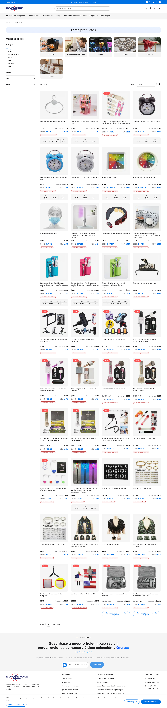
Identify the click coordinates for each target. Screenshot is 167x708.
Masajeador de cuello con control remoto (116, 234)
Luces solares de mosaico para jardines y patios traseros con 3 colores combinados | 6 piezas (84, 490)
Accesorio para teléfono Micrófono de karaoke (84, 390)
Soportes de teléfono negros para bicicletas (82, 340)
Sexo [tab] (8, 78)
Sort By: (131, 84)
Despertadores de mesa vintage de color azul (54, 178)
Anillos (125, 55)
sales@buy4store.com (153, 682)
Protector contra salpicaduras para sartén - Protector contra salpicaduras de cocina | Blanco (147, 235)
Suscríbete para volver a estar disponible (116, 614)
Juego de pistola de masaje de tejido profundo (114, 595)
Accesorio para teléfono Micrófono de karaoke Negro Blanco (145, 340)
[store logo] (14, 8)
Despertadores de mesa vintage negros (146, 121)
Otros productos (11, 49)
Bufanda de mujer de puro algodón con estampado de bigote (84, 545)
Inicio (8, 22)
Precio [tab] (8, 72)
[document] (83, 701)
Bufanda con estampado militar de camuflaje (144, 545)
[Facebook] (147, 3)
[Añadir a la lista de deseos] (155, 8)
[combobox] (83, 8)
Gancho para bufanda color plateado (52, 121)
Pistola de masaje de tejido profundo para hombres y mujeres (145, 595)
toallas (51, 76)
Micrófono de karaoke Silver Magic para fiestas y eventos (84, 439)
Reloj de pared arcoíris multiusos (144, 177)
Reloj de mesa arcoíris (109, 177)
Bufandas (149, 55)
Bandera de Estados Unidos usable (83, 594)
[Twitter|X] (153, 3)
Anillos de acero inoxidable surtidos (114, 488)
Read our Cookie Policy (16, 704)
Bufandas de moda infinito (111, 544)
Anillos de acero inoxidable (142, 488)
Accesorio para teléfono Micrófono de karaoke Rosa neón (53, 390)
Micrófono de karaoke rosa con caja (114, 389)
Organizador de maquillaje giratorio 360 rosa (84, 122)
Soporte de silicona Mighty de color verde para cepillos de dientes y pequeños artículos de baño (114, 285)
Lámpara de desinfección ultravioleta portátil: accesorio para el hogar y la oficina (83, 235)
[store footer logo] (17, 681)
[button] (145, 8)
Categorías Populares (105, 674)
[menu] (83, 16)
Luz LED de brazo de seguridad (144, 438)
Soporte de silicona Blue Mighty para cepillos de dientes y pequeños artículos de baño (54, 285)
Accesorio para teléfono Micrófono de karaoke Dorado (145, 390)
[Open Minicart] (160, 8)
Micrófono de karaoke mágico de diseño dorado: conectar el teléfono (54, 439)
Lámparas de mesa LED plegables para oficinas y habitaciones (53, 489)
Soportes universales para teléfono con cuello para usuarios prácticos (115, 439)
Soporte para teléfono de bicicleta (113, 339)
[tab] (20, 49)
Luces (100, 55)
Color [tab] (8, 84)
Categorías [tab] (10, 45)
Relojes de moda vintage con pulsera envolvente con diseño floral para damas (116, 122)
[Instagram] (150, 3)
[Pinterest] (156, 3)
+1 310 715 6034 (11, 2)
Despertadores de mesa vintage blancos (85, 177)
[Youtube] (159, 3)
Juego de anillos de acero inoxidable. (53, 544)
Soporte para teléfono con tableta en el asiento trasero (53, 340)
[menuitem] (15, 16)
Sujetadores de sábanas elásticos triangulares (51, 595)
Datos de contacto (152, 674)
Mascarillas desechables (48, 234)
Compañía (66, 674)
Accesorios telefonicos (76, 55)
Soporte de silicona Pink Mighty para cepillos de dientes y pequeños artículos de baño (85, 285)
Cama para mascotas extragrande (144, 283)
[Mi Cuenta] (150, 8)
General (52, 55)
